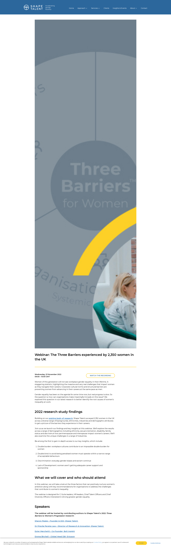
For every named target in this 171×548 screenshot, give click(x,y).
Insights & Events (120, 8)
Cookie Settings (155, 543)
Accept (141, 543)
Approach (81, 8)
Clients (106, 8)
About (132, 8)
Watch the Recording (100, 376)
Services (94, 8)
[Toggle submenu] (86, 8)
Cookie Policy (98, 542)
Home (71, 8)
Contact (144, 8)
